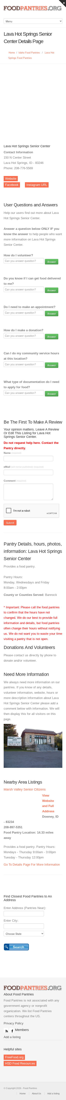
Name (12, 452)
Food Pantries (33, 10)
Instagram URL (36, 185)
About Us (36, 1093)
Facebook (12, 185)
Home (12, 52)
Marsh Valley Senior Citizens (25, 789)
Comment (15, 480)
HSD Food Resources (20, 1063)
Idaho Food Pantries (29, 52)
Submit (10, 522)
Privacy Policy (13, 1023)
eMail (24, 466)
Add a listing (12, 1037)
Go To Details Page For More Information (32, 864)
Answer (51, 262)
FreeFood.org (14, 1057)
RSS (6, 1030)
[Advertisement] (33, 98)
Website (10, 178)
